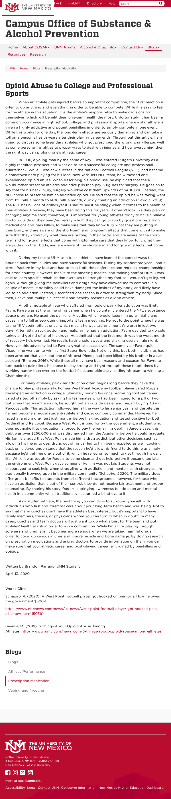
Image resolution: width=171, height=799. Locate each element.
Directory (94, 3)
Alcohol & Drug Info (97, 47)
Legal (31, 787)
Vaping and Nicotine (26, 691)
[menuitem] (12, 47)
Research (38, 54)
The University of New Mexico (28, 8)
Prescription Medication (28, 681)
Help (111, 3)
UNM (12, 68)
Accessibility (15, 787)
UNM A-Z (55, 3)
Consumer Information (78, 787)
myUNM (74, 3)
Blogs (152, 47)
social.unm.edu (30, 780)
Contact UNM (48, 787)
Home (13, 47)
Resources (16, 54)
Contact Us (131, 47)
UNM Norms (64, 47)
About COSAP (34, 47)
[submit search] (160, 3)
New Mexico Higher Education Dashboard (131, 787)
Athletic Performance (26, 672)
